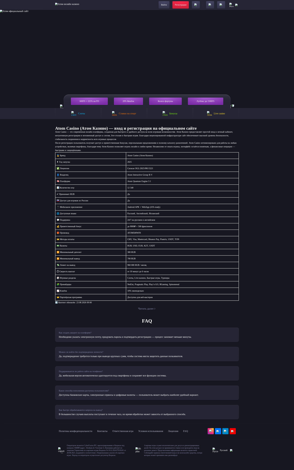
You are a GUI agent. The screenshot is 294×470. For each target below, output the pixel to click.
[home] (67, 5)
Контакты (102, 431)
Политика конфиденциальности (75, 431)
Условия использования (150, 431)
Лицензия (173, 431)
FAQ (185, 431)
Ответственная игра (122, 431)
